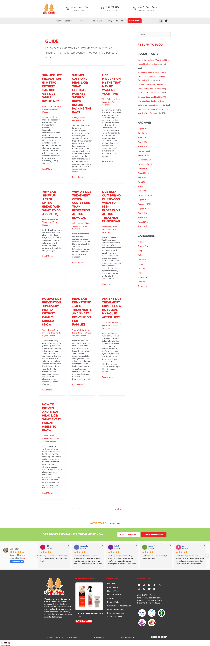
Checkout (111, 598)
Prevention (47, 109)
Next (118, 509)
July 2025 (142, 177)
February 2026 (144, 151)
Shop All (119, 20)
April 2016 (142, 213)
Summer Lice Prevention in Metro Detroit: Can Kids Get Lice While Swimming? (152, 76)
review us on (15, 561)
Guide (49, 106)
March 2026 (143, 146)
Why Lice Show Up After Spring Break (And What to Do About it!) (51, 203)
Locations (69, 20)
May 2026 (142, 137)
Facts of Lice (97, 20)
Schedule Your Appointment (119, 605)
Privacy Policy (99, 637)
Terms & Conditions (127, 637)
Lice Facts (57, 106)
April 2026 (142, 142)
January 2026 (143, 155)
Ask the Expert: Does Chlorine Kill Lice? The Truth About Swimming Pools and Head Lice (152, 88)
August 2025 (143, 173)
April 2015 (142, 226)
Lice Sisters (15, 549)
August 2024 (143, 199)
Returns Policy (113, 602)
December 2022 (144, 204)
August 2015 (143, 222)
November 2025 (145, 164)
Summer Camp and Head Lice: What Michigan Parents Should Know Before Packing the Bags (81, 93)
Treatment (46, 222)
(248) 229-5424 (112, 7)
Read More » (47, 169)
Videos (83, 20)
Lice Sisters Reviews (115, 609)
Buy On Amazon (84, 621)
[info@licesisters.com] (67, 8)
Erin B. (116, 546)
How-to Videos (113, 591)
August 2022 (143, 208)
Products (46, 333)
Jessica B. (84, 546)
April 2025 (142, 190)
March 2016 (143, 217)
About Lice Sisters (114, 616)
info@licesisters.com (79, 7)
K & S (48, 546)
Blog (110, 20)
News (140, 264)
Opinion (141, 268)
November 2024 (145, 195)
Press (140, 273)
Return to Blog (150, 44)
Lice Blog (111, 583)
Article (81, 330)
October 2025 (144, 168)
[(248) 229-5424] (102, 8)
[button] (161, 21)
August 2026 (143, 128)
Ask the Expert (78, 223)
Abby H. (185, 546)
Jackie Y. (151, 546)
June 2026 (142, 133)
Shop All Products (114, 594)
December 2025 (144, 159)
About (58, 20)
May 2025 (142, 186)
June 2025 (142, 182)
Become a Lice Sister (115, 613)
